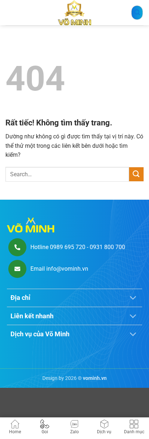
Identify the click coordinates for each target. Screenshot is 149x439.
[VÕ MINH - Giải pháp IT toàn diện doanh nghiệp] (74, 12)
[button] (137, 12)
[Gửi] (136, 174)
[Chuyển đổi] (133, 298)
